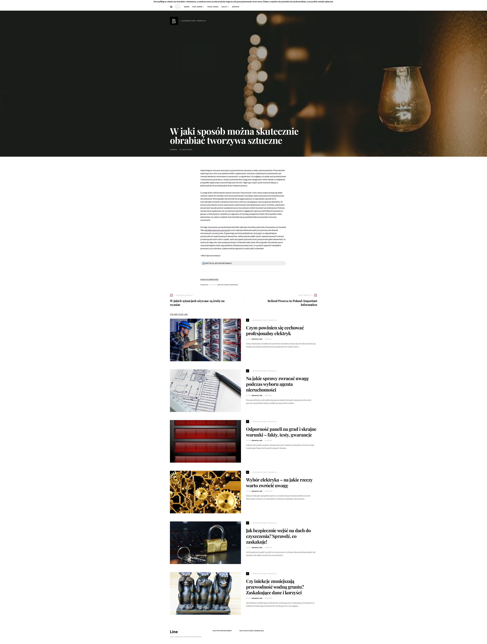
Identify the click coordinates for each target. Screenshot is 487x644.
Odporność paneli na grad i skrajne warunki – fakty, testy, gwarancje (281, 432)
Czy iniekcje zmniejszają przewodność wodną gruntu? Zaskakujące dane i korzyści (275, 586)
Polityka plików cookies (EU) (251, 631)
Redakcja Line (257, 339)
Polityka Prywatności (222, 631)
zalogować (212, 285)
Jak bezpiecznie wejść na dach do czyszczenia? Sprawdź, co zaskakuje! (278, 536)
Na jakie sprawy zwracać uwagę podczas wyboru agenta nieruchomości (277, 384)
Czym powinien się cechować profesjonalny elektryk (275, 330)
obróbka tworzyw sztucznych (217, 230)
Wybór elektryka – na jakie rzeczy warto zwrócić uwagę (279, 482)
